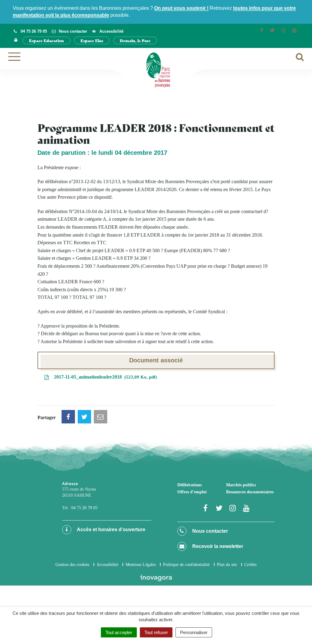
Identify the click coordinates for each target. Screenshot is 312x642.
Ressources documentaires (250, 492)
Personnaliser (193, 632)
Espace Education (46, 40)
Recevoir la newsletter (217, 546)
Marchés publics (241, 485)
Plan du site (227, 564)
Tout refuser (156, 632)
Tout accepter (118, 632)
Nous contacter (209, 531)
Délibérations (189, 485)
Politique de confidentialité (186, 564)
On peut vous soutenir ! (181, 8)
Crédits (250, 564)
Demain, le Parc (135, 40)
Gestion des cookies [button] (72, 564)
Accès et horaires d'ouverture (110, 529)
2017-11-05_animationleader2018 (104, 376)
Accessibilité (107, 564)
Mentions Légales (141, 564)
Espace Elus (91, 40)
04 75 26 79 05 (84, 508)
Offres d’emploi (192, 492)
